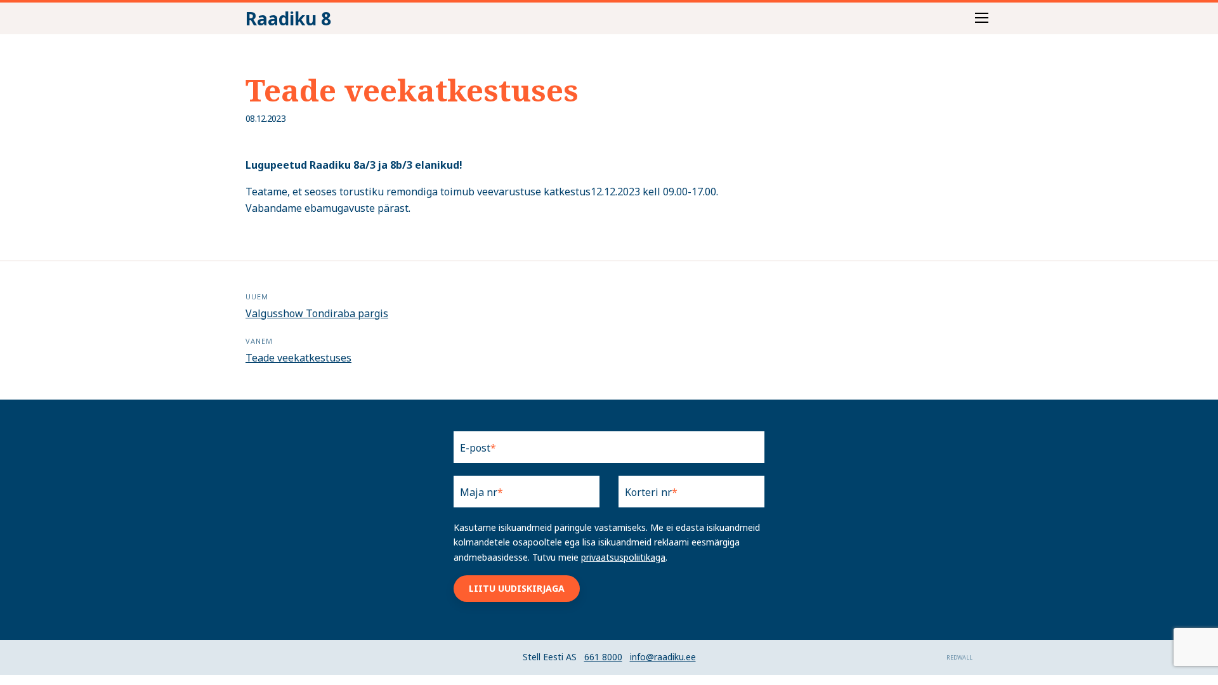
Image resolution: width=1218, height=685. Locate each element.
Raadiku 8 (288, 18)
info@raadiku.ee (663, 657)
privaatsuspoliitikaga (623, 557)
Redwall (959, 657)
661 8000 (603, 657)
